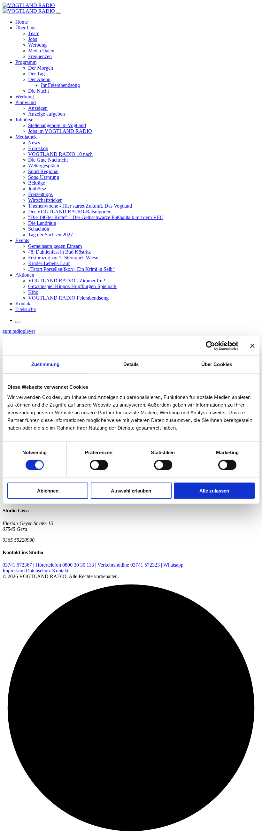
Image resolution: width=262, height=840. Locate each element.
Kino (33, 292)
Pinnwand (25, 102)
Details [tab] (131, 364)
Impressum (14, 570)
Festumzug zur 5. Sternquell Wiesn (63, 257)
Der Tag (36, 73)
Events (22, 240)
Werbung (37, 45)
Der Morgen (40, 68)
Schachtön (38, 229)
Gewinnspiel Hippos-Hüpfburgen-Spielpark (72, 286)
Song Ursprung (43, 177)
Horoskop (38, 148)
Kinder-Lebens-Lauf (49, 263)
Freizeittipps (40, 194)
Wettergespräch (43, 165)
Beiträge (36, 183)
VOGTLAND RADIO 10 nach (60, 154)
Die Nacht (38, 91)
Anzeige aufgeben (46, 114)
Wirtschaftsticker (45, 200)
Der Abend (39, 79)
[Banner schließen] (252, 346)
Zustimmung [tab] (45, 364)
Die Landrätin (42, 223)
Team (33, 33)
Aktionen (24, 275)
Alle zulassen (214, 490)
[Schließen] (58, 13)
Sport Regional (43, 171)
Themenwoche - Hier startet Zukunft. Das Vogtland (80, 206)
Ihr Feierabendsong (60, 85)
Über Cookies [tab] (216, 364)
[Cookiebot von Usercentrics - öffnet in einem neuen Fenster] (210, 346)
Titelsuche (25, 309)
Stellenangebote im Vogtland (57, 125)
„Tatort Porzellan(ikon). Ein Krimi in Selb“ (71, 269)
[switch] (99, 465)
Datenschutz (38, 570)
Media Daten (41, 50)
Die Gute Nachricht (48, 160)
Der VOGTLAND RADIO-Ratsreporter (69, 211)
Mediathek (26, 137)
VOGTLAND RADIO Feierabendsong (68, 298)
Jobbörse (24, 119)
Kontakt (23, 303)
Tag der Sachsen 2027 (50, 234)
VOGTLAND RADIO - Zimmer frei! (66, 280)
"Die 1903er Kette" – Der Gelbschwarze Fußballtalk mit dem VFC (95, 217)
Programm (25, 62)
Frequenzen (40, 56)
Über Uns (25, 27)
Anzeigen (38, 108)
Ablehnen (47, 490)
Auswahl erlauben (131, 490)
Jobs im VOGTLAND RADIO (60, 131)
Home (21, 22)
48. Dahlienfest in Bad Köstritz (59, 252)
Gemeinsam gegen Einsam (55, 246)
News (34, 142)
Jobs (32, 39)
